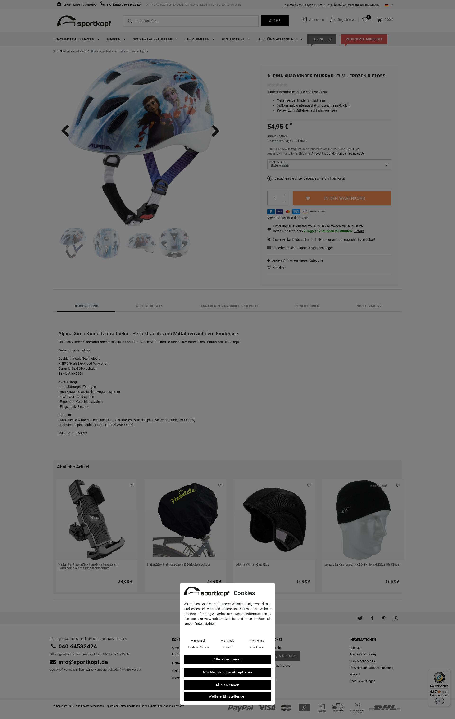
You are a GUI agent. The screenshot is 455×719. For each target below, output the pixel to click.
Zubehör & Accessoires (277, 39)
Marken (114, 39)
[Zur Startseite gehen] (54, 51)
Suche (275, 21)
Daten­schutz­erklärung (275, 665)
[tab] (86, 306)
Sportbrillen (197, 39)
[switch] (439, 701)
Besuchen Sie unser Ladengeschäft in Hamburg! (309, 178)
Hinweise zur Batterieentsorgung (371, 667)
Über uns (355, 648)
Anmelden (178, 648)
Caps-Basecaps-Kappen (75, 39)
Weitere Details (149, 306)
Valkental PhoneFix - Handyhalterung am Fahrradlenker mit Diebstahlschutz (88, 566)
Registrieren (180, 654)
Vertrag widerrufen (280, 656)
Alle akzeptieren (227, 659)
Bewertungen (307, 306)
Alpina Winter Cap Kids (252, 564)
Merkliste (279, 268)
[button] (360, 615)
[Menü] (447, 672)
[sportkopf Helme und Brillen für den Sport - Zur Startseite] (86, 22)
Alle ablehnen (227, 685)
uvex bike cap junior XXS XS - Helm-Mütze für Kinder (362, 564)
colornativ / (179, 706)
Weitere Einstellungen (227, 696)
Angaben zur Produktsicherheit (229, 306)
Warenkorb (179, 677)
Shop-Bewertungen (362, 681)
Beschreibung (86, 306)
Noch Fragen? (369, 306)
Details (359, 231)
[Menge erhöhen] (286, 194)
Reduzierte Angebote (364, 39)
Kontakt (355, 674)
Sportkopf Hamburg (79, 4)
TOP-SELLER (322, 39)
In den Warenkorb (344, 198)
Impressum (231, 630)
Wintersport (234, 39)
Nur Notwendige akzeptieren (227, 672)
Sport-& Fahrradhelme (153, 39)
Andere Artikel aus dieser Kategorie (297, 260)
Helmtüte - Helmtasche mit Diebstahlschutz (178, 564)
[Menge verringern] (286, 201)
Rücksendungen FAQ (364, 661)
